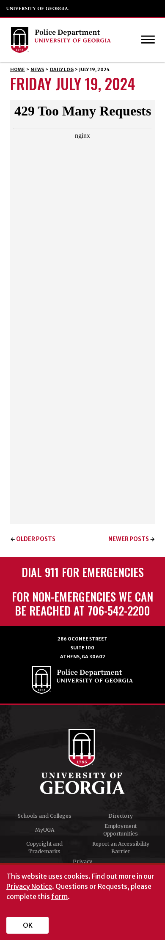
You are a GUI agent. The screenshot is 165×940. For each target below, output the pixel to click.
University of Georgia (37, 8)
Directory (120, 816)
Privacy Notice (29, 886)
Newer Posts (128, 539)
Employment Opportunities (120, 830)
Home (17, 69)
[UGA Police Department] (74, 40)
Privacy (82, 861)
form (59, 896)
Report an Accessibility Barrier (120, 848)
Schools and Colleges (45, 816)
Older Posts (35, 539)
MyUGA (44, 830)
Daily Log (62, 69)
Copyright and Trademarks (44, 848)
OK (28, 925)
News (37, 69)
